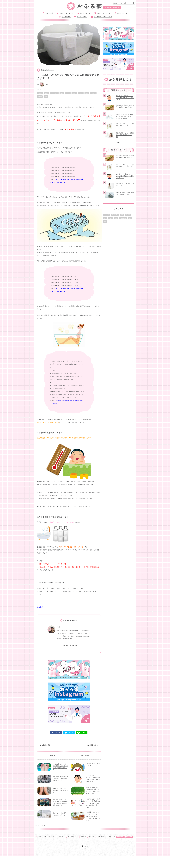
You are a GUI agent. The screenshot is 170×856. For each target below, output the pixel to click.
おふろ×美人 (49, 13)
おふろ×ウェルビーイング (103, 17)
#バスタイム (115, 214)
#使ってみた (123, 218)
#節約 (86, 93)
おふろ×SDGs (82, 17)
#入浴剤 (128, 214)
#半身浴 (68, 93)
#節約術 (40, 96)
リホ (47, 84)
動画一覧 (51, 837)
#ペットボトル (54, 93)
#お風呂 (46, 93)
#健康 (62, 93)
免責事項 (91, 837)
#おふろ (40, 93)
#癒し (122, 214)
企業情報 (83, 837)
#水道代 (74, 93)
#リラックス (106, 214)
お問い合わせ (100, 837)
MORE (118, 142)
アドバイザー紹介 (73, 837)
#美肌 (116, 218)
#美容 (105, 218)
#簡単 (46, 96)
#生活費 (81, 93)
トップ (37, 825)
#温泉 (110, 218)
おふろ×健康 (66, 17)
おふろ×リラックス (104, 13)
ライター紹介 (61, 837)
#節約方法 (93, 93)
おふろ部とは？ (42, 837)
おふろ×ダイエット (67, 13)
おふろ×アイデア (123, 13)
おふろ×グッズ (85, 13)
